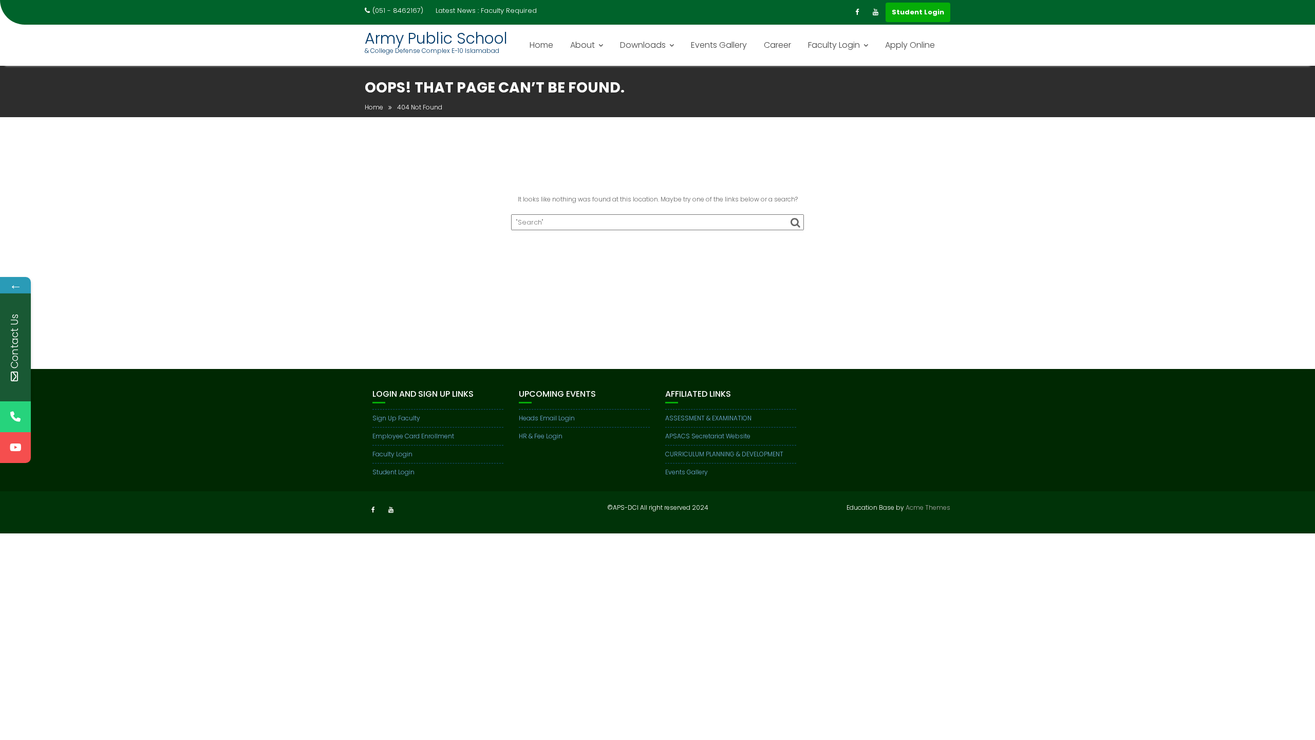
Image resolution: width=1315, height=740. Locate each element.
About (582, 45)
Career (777, 45)
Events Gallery (719, 45)
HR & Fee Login (540, 436)
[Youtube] (875, 12)
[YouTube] (15, 447)
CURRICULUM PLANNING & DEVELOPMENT (724, 454)
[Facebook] (857, 12)
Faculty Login (834, 45)
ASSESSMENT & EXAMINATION (708, 418)
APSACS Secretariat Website (707, 436)
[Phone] (15, 416)
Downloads (643, 45)
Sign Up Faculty (396, 418)
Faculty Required (509, 10)
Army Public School (436, 38)
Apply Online (910, 45)
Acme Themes (928, 507)
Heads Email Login (547, 418)
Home (541, 45)
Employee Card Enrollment (413, 436)
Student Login (918, 12)
